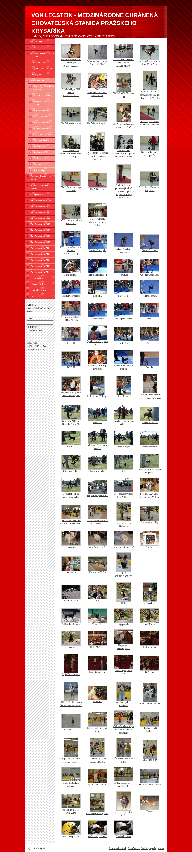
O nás (33, 47)
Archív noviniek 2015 (40, 242)
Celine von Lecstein (42, 134)
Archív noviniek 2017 (40, 254)
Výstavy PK (36, 74)
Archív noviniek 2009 (40, 206)
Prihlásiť (161, 848)
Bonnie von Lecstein (42, 128)
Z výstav (37, 158)
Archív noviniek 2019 (40, 266)
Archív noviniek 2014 (40, 236)
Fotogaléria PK (38, 80)
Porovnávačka (37, 278)
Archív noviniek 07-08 (41, 200)
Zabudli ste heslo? (36, 330)
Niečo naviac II (40, 152)
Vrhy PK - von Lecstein (41, 68)
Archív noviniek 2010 (40, 212)
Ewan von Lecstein (41, 140)
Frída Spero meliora (42, 95)
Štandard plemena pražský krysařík (42, 55)
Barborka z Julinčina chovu (42, 103)
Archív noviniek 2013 (40, 230)
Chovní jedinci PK (39, 62)
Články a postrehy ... (40, 284)
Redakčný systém (148, 848)
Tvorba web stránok (117, 848)
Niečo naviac (39, 146)
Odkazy (34, 296)
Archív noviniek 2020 (40, 272)
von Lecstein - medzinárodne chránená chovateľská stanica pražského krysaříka (94, 23)
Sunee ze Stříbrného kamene (39, 187)
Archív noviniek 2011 (40, 218)
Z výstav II (38, 164)
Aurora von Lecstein (42, 110)
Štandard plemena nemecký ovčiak (43, 178)
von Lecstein (36, 41)
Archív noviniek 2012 (40, 224)
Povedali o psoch (38, 290)
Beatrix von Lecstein (42, 122)
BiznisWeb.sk (134, 848)
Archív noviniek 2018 (40, 260)
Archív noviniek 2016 (40, 248)
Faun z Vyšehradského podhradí (43, 88)
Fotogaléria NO (37, 194)
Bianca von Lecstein (42, 116)
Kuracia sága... (39, 170)
